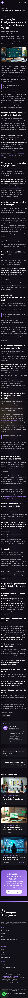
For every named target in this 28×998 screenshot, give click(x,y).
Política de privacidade (19, 993)
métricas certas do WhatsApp (9, 421)
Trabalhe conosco (5, 957)
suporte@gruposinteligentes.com (10, 965)
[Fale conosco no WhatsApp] (4, 994)
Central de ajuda (5, 942)
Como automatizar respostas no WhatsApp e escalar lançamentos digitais (13, 829)
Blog (7, 8)
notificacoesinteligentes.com (10, 976)
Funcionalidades (5, 931)
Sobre (2, 949)
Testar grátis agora (14, 892)
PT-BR (19, 2)
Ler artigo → (22, 803)
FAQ (2, 936)
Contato (3, 955)
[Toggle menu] (25, 2)
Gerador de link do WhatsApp (9, 939)
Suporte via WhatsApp (9, 967)
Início (2, 8)
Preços (3, 933)
